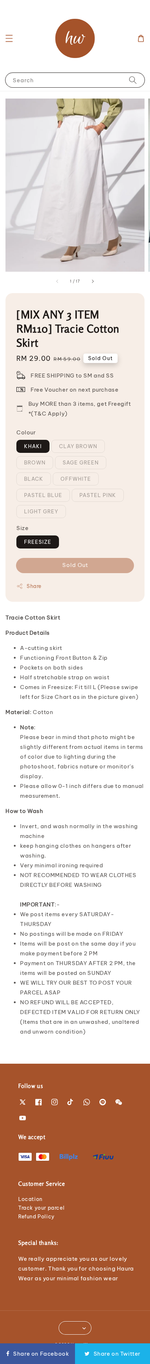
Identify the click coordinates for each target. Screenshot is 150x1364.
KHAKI (33, 446)
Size (22, 528)
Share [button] (34, 586)
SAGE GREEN (81, 462)
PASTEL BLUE (43, 495)
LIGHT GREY (41, 511)
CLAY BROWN (78, 446)
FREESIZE (37, 542)
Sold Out (75, 565)
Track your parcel (41, 1208)
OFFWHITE (75, 479)
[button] (9, 38)
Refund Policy (36, 1216)
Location (30, 1199)
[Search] (133, 80)
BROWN (35, 462)
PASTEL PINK (97, 495)
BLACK (33, 479)
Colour (26, 432)
